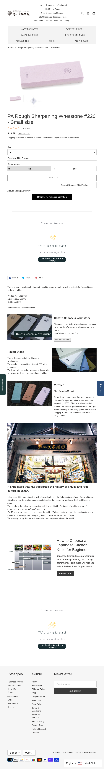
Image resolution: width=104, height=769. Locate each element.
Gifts (52, 41)
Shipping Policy (38, 689)
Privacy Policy (38, 725)
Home (10, 47)
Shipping (11, 138)
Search (10, 707)
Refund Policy (38, 721)
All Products (81, 41)
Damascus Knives (29, 35)
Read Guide (65, 574)
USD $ (28, 753)
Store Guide (37, 685)
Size (9, 147)
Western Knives (74, 29)
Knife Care (36, 700)
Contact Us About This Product (74, 185)
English (13, 753)
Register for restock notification (52, 197)
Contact (35, 732)
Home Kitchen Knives (74, 35)
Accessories (22, 41)
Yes (75, 169)
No (29, 169)
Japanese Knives (30, 29)
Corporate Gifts (38, 696)
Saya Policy (37, 704)
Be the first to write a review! (52, 259)
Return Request (39, 729)
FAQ (34, 693)
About (34, 682)
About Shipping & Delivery (18, 191)
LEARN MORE (62, 339)
